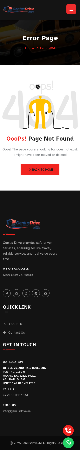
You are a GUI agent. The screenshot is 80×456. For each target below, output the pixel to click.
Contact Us (16, 332)
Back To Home (42, 169)
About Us (15, 324)
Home (29, 48)
